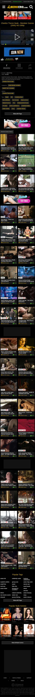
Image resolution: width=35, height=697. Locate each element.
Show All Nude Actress (17, 642)
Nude (7, 97)
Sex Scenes (15, 100)
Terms (13, 680)
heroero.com (20, 684)
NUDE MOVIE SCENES (14, 85)
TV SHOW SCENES (6, 1)
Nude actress (24, 100)
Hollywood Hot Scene (23, 103)
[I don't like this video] (16, 60)
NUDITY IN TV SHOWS (8, 88)
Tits (14, 103)
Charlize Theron (21, 108)
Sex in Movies (6, 100)
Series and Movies (14, 105)
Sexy (13, 108)
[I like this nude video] (2, 60)
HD (11, 97)
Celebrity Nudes (26, 105)
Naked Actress (6, 103)
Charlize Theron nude (8, 81)
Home (5, 677)
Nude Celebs (6, 108)
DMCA (22, 680)
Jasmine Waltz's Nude (28, 1)
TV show (5, 105)
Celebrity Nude (19, 97)
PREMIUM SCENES (17, 1)
